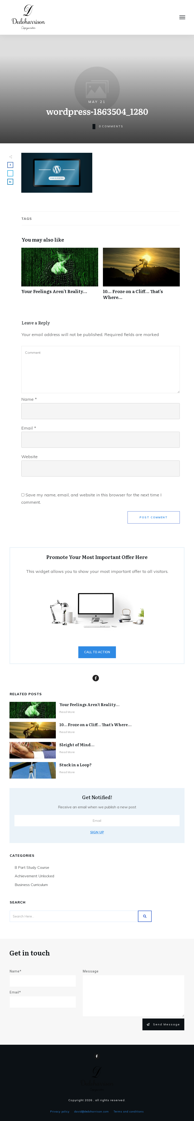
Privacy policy (60, 1111)
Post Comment (154, 517)
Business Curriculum (31, 884)
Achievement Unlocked (34, 876)
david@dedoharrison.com (91, 1111)
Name (29, 399)
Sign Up (97, 832)
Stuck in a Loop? (75, 764)
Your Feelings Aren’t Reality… (59, 276)
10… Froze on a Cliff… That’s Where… (141, 276)
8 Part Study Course (32, 867)
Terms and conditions (129, 1111)
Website (29, 456)
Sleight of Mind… (76, 744)
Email (28, 428)
